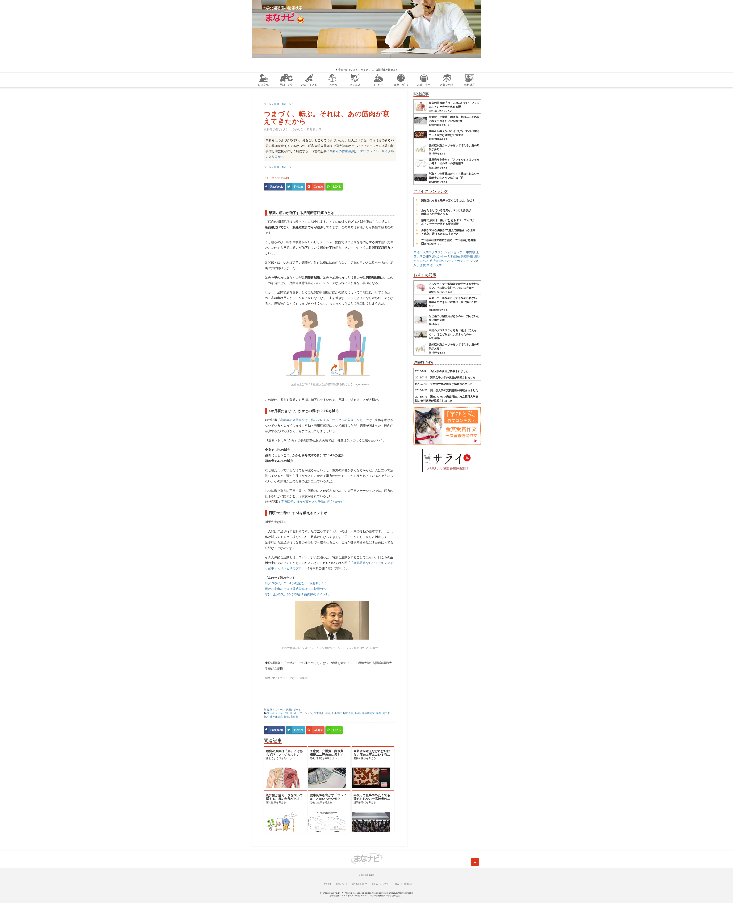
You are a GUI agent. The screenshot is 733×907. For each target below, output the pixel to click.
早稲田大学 (434, 265)
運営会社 (327, 884)
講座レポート (293, 709)
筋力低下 (387, 713)
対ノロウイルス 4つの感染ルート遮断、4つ (295, 583)
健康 (327, 713)
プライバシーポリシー (381, 884)
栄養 (378, 713)
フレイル (272, 713)
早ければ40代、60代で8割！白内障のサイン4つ (297, 594)
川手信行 (337, 713)
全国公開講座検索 (366, 875)
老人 (266, 716)
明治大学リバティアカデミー (449, 260)
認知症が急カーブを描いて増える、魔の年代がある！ (284, 797)
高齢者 (294, 716)
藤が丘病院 (276, 716)
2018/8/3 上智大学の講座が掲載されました (442, 371)
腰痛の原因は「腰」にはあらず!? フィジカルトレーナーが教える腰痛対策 (284, 754)
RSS (397, 884)
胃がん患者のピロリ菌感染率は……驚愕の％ (295, 588)
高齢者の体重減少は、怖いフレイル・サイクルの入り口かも (321, 420)
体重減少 (319, 713)
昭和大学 (348, 713)
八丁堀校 (419, 265)
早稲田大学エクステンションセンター (439, 252)
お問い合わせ (341, 884)
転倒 (286, 716)
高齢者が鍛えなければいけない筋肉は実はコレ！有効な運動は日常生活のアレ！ (372, 754)
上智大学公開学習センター (446, 254)
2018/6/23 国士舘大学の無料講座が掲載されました (446, 390)
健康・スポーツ (275, 709)
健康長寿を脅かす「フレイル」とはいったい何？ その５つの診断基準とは (328, 798)
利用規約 (408, 884)
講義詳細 (467, 256)
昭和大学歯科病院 (365, 713)
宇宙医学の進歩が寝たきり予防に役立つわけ (311, 501)
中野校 (470, 252)
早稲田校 (454, 256)
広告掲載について (359, 884)
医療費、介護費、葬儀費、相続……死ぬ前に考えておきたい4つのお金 (328, 754)
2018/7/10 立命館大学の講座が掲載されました (444, 384)
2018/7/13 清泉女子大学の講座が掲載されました (445, 377)
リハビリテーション (301, 713)
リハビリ (283, 713)
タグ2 (474, 260)
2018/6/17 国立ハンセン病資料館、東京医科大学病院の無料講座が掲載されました (446, 398)
